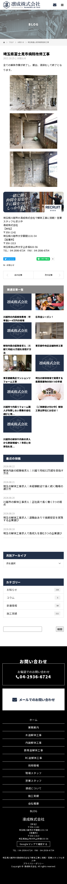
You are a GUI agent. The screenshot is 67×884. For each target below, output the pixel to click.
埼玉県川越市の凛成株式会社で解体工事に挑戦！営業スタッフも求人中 (34, 859)
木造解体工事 (33, 735)
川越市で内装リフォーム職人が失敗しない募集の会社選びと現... (17, 410)
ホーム (33, 720)
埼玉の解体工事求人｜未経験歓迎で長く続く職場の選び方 (33, 487)
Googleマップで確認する (33, 844)
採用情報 (33, 765)
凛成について (33, 788)
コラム (32, 598)
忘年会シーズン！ (44, 316)
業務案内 (33, 727)
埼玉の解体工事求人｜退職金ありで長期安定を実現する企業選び (33, 519)
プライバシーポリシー (33, 863)
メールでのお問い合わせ (36, 699)
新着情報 (33, 605)
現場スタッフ (33, 773)
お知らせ (21, 58)
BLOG (33, 811)
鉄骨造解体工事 (33, 750)
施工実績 (33, 613)
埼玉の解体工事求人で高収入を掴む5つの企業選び (32, 533)
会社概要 (33, 803)
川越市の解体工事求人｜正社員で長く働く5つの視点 (32, 503)
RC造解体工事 (33, 758)
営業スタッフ (33, 781)
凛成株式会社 (33, 819)
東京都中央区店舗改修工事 (49, 345)
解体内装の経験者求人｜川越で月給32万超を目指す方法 (17, 349)
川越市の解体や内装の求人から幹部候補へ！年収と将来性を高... (17, 443)
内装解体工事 (33, 743)
